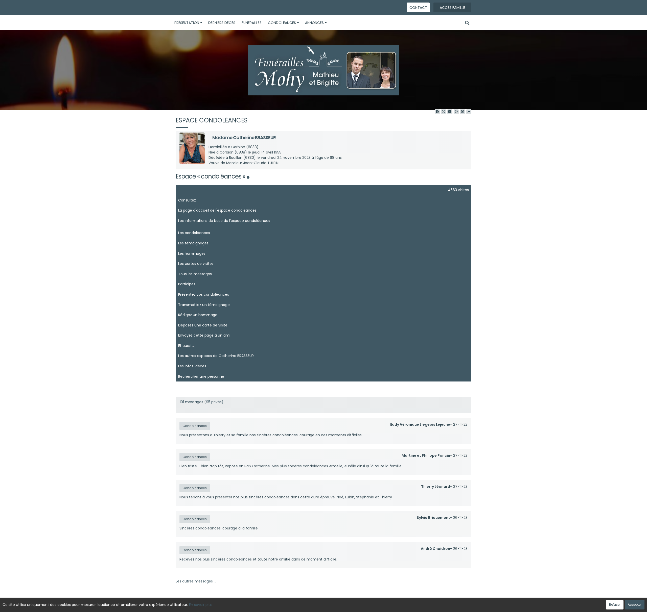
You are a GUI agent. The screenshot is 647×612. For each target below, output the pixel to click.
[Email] (449, 111)
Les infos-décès (192, 366)
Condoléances (282, 22)
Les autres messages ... (196, 581)
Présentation (186, 22)
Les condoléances (194, 232)
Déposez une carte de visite (202, 325)
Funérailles (252, 22)
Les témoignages (193, 243)
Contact (418, 7)
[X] (443, 111)
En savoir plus (201, 604)
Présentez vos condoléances (203, 294)
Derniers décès (221, 22)
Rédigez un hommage (197, 314)
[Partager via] (468, 111)
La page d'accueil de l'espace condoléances (217, 210)
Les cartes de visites (196, 263)
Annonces (314, 22)
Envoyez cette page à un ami (204, 335)
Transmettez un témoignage (204, 304)
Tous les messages (195, 273)
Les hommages (191, 253)
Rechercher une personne (201, 376)
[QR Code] (462, 111)
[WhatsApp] (456, 111)
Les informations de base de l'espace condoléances (224, 220)
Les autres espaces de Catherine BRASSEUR (216, 355)
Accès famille (452, 7)
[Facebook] (437, 111)
